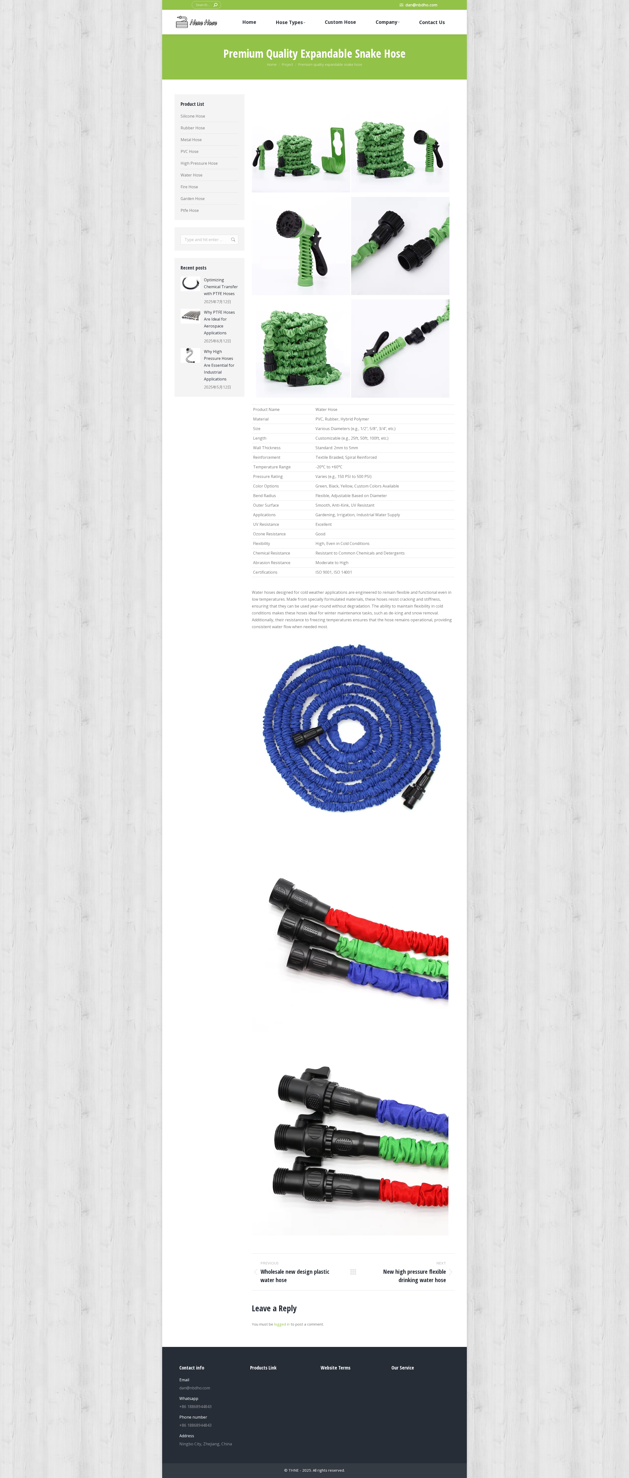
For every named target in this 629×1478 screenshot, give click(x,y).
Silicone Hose (193, 116)
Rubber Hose (193, 128)
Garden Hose (193, 198)
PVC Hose (190, 151)
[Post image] (190, 283)
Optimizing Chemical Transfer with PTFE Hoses (221, 286)
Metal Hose (191, 139)
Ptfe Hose (190, 210)
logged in (282, 1324)
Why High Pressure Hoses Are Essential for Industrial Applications (219, 365)
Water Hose (191, 175)
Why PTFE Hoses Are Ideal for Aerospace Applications (219, 323)
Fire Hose (189, 187)
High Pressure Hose (199, 163)
